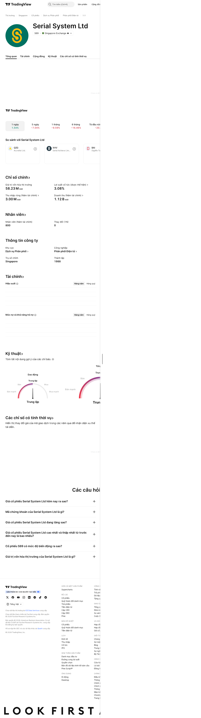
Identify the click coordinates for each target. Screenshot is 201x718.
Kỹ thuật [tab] (52, 56)
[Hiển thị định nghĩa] (33, 184)
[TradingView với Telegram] (35, 597)
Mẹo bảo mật (100, 692)
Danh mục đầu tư (69, 656)
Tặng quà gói (100, 598)
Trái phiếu (66, 604)
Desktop (65, 680)
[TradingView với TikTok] (40, 597)
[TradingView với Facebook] (13, 597)
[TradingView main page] (16, 587)
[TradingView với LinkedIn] (29, 597)
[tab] (79, 284)
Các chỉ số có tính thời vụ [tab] (73, 56)
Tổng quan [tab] (11, 56)
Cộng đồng (97, 4)
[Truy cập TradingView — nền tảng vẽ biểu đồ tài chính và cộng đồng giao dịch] (16, 110)
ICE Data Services (32, 610)
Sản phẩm (82, 4)
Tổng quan (99, 607)
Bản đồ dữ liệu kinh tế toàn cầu (75, 665)
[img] (68, 33)
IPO (63, 648)
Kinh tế (65, 639)
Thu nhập (66, 642)
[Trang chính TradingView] (18, 4)
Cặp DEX (65, 613)
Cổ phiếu (65, 598)
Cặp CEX (65, 610)
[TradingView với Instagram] (24, 597)
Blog (96, 645)
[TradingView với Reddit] (46, 597)
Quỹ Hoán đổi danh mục (72, 601)
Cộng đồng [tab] (39, 56)
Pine (63, 616)
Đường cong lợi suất (70, 659)
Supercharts (67, 589)
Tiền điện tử (67, 607)
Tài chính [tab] (25, 56)
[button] (89, 4)
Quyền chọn (67, 662)
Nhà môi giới (99, 610)
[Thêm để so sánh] (35, 149)
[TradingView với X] (7, 597)
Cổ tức (65, 645)
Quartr (40, 628)
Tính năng (98, 589)
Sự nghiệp (98, 651)
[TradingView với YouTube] (18, 597)
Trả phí (97, 592)
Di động (65, 677)
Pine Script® (67, 668)
